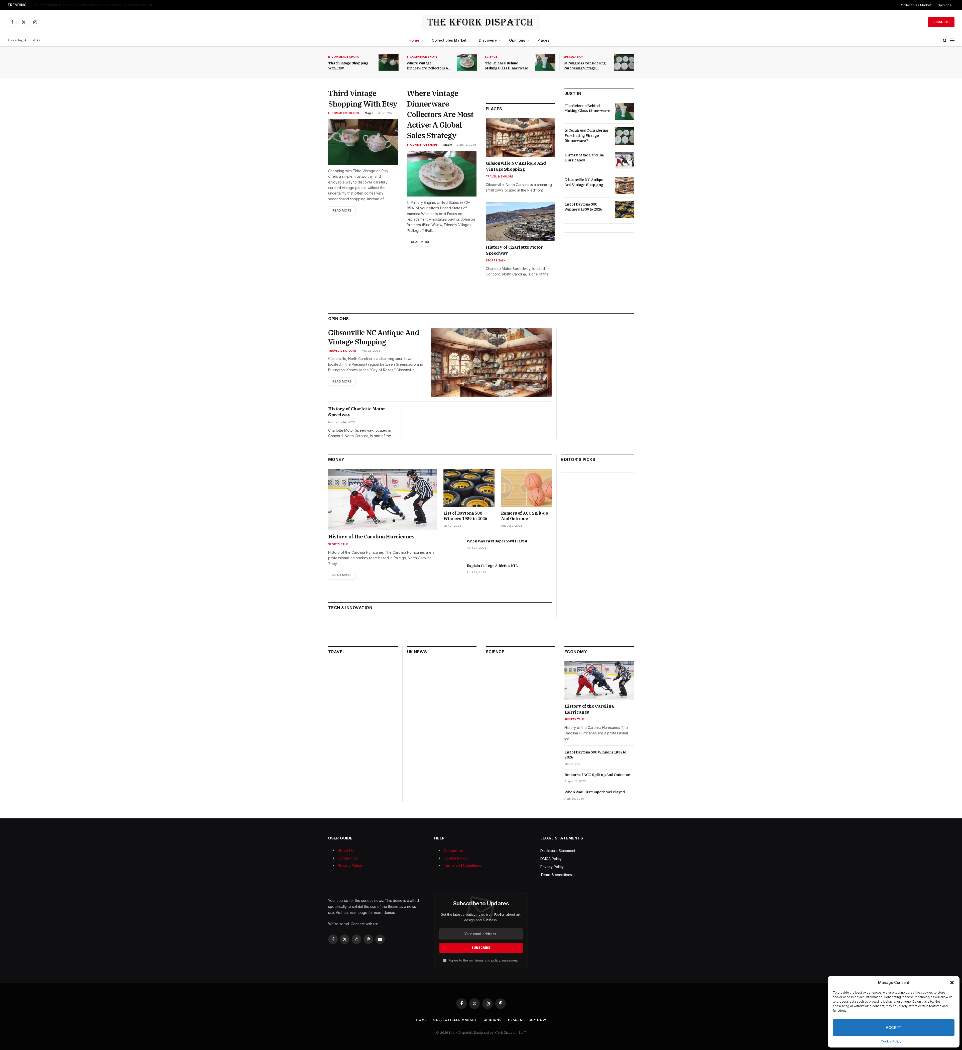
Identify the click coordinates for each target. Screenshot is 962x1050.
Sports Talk (496, 260)
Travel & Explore (500, 176)
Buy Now (537, 1020)
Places (543, 40)
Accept (893, 1027)
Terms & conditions (556, 875)
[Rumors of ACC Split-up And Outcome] (526, 488)
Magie (369, 113)
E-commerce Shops (343, 56)
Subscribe (941, 22)
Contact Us (347, 858)
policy (495, 960)
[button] (951, 982)
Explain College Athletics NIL (492, 565)
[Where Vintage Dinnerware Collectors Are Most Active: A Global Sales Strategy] (467, 62)
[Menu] (952, 40)
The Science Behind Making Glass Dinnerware (506, 65)
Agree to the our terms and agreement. (483, 960)
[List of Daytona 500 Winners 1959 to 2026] (624, 209)
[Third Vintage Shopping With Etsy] (389, 62)
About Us (346, 850)
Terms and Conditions (462, 865)
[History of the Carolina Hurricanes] (624, 160)
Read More (341, 210)
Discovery (488, 40)
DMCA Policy (551, 858)
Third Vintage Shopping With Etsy (348, 65)
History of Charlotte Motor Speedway (514, 250)
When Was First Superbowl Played (497, 541)
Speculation (573, 56)
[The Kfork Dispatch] (481, 22)
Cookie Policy (891, 1041)
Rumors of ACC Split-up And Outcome (524, 516)
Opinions (944, 5)
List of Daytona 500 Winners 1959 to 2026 (583, 207)
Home (414, 40)
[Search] (945, 40)
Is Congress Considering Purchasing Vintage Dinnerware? (584, 66)
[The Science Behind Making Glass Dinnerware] (545, 62)
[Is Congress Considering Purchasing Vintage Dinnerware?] (624, 62)
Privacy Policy (350, 865)
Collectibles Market (916, 5)
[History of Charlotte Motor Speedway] (520, 221)
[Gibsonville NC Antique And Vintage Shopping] (520, 137)
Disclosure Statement (557, 850)
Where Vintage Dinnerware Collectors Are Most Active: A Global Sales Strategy (96, 5)
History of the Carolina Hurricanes (584, 157)
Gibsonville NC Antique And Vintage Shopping (516, 166)
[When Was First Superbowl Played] (452, 546)
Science (491, 56)
